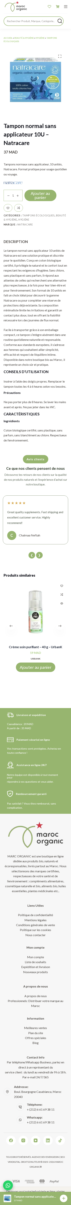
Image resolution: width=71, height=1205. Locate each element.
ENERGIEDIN (52, 1157)
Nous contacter (35, 935)
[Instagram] (23, 1140)
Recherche (59, 21)
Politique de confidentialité (35, 915)
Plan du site (35, 1033)
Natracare (25, 224)
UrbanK (35, 658)
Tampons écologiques (38, 215)
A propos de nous (35, 996)
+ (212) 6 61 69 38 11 (41, 1109)
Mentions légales (35, 920)
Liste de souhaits (35, 962)
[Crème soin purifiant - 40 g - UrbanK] (36, 612)
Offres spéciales (35, 1038)
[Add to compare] (18, 208)
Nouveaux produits (35, 972)
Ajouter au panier (40, 195)
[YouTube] (35, 1140)
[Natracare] (13, 182)
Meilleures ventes (35, 1028)
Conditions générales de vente (35, 925)
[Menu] (65, 6)
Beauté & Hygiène (24, 38)
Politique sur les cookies (35, 930)
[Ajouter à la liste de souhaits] (8, 208)
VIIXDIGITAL (14, 1161)
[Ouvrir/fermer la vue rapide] (62, 603)
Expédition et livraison (35, 967)
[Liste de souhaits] (49, 6)
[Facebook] (11, 1140)
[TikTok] (60, 1140)
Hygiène (40, 38)
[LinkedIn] (48, 1140)
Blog (35, 1043)
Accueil (8, 38)
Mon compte (35, 957)
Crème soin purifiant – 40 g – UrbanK (35, 647)
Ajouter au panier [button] (35, 667)
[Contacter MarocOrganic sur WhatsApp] (8, 1185)
